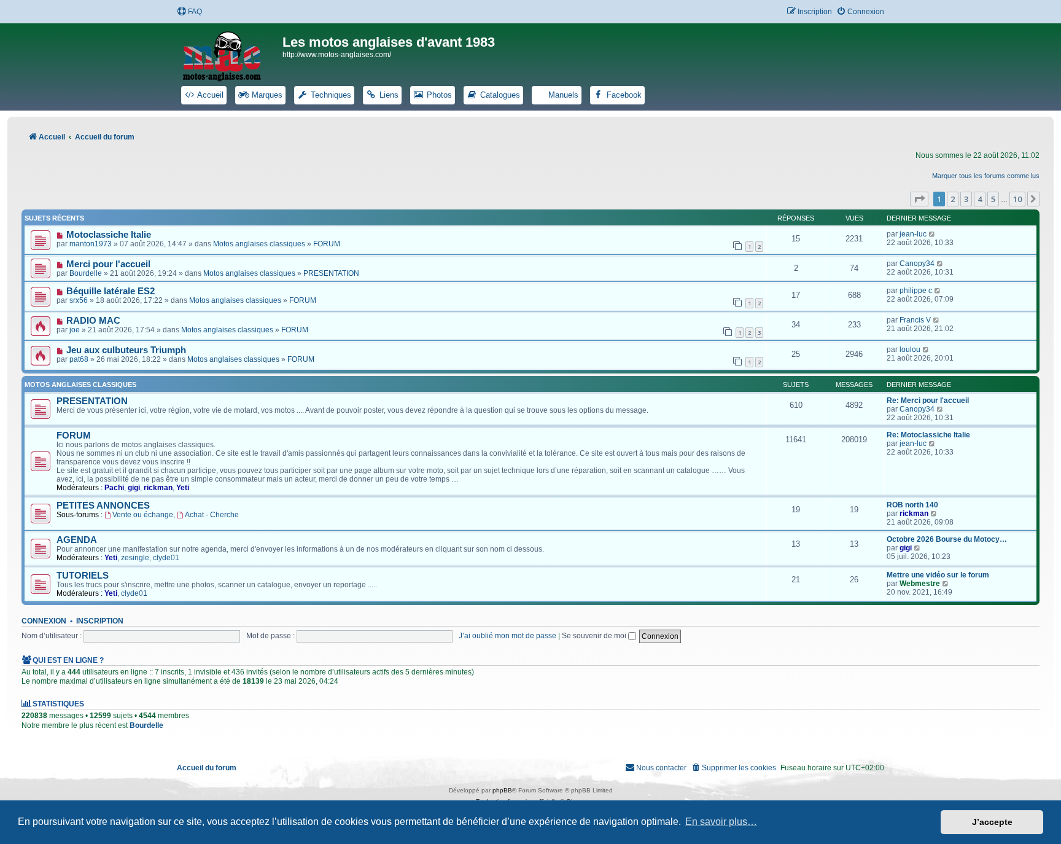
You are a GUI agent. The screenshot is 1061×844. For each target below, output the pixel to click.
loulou (910, 349)
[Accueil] (229, 54)
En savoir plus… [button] (721, 821)
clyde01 (166, 557)
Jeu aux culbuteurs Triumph (126, 350)
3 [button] (966, 199)
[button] (919, 199)
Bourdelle (85, 273)
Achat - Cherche (212, 514)
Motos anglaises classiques (259, 244)
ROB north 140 (912, 505)
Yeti (182, 487)
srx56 (78, 300)
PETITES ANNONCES (103, 505)
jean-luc (913, 234)
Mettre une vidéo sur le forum (938, 575)
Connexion (43, 621)
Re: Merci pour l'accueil (928, 400)
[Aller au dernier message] (932, 234)
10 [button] (1017, 199)
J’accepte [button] (992, 822)
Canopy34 (917, 263)
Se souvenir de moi (595, 635)
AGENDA (76, 540)
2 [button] (952, 199)
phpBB (502, 790)
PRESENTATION (331, 273)
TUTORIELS (82, 575)
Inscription (99, 621)
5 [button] (993, 199)
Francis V (915, 320)
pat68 (78, 359)
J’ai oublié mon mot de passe (507, 635)
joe (74, 330)
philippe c (916, 290)
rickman (158, 487)
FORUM (326, 244)
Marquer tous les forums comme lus (986, 175)
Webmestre (920, 583)
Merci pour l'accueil (108, 264)
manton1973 (90, 244)
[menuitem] (189, 12)
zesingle (135, 557)
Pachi (114, 487)
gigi (134, 487)
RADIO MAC (93, 321)
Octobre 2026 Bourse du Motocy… (947, 539)
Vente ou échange (142, 514)
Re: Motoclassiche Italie (928, 435)
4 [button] (979, 199)
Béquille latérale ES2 (110, 291)
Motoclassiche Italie (108, 235)
